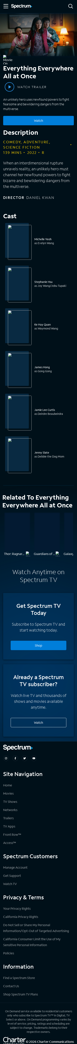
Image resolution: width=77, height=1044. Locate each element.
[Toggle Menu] (5, 6)
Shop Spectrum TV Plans (20, 994)
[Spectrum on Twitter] (24, 758)
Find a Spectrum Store (19, 978)
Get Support (12, 875)
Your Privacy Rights (17, 908)
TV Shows (10, 801)
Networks (10, 810)
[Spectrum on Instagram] (6, 758)
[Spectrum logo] (22, 7)
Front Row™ (12, 834)
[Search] (71, 6)
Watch (38, 120)
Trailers (8, 818)
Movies (8, 793)
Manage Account (15, 867)
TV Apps (9, 826)
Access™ (9, 843)
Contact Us (11, 986)
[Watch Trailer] (9, 87)
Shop (38, 645)
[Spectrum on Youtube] (34, 758)
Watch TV (10, 884)
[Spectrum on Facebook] (15, 758)
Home (7, 785)
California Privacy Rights (20, 917)
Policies (8, 953)
